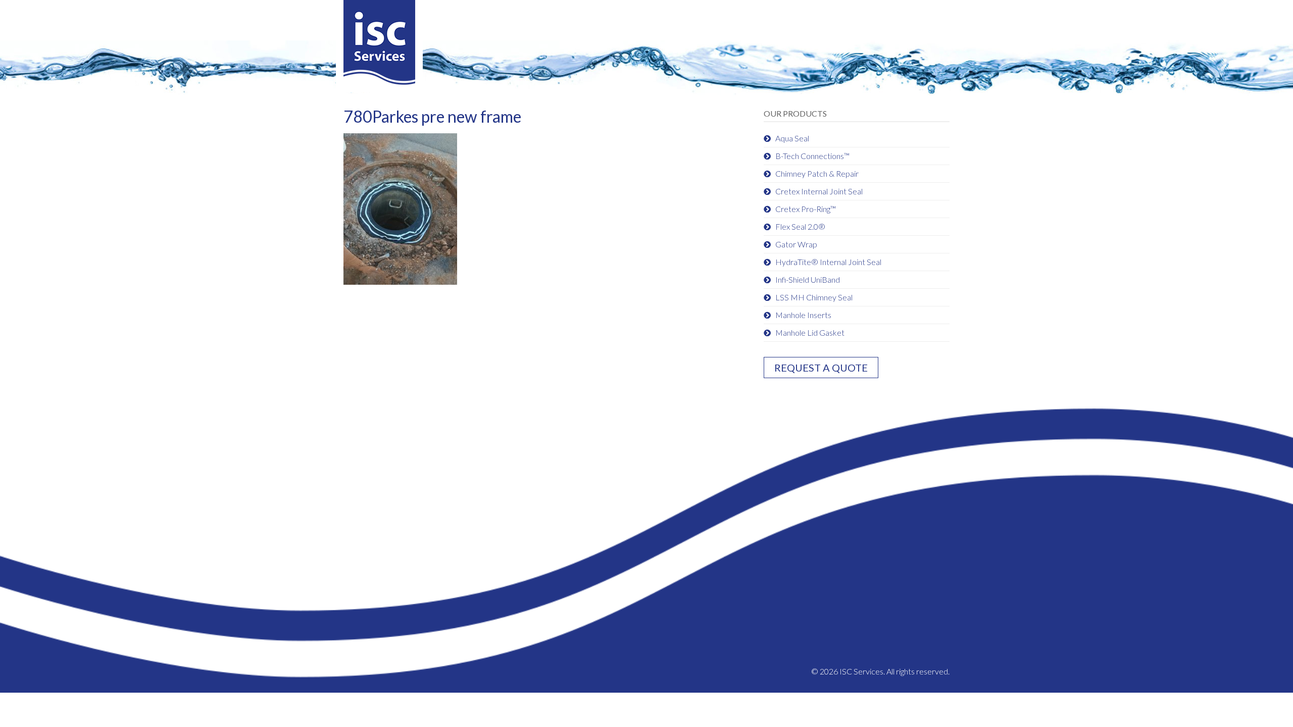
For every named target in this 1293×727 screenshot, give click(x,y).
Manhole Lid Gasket (809, 332)
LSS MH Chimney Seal (814, 297)
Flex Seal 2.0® (800, 226)
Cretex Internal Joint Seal (819, 191)
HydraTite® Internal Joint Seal (828, 262)
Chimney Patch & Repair (817, 173)
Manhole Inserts (803, 315)
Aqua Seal (792, 138)
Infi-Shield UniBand (807, 279)
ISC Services (379, 46)
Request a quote (821, 367)
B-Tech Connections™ (812, 156)
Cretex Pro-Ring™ (805, 209)
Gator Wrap (796, 244)
